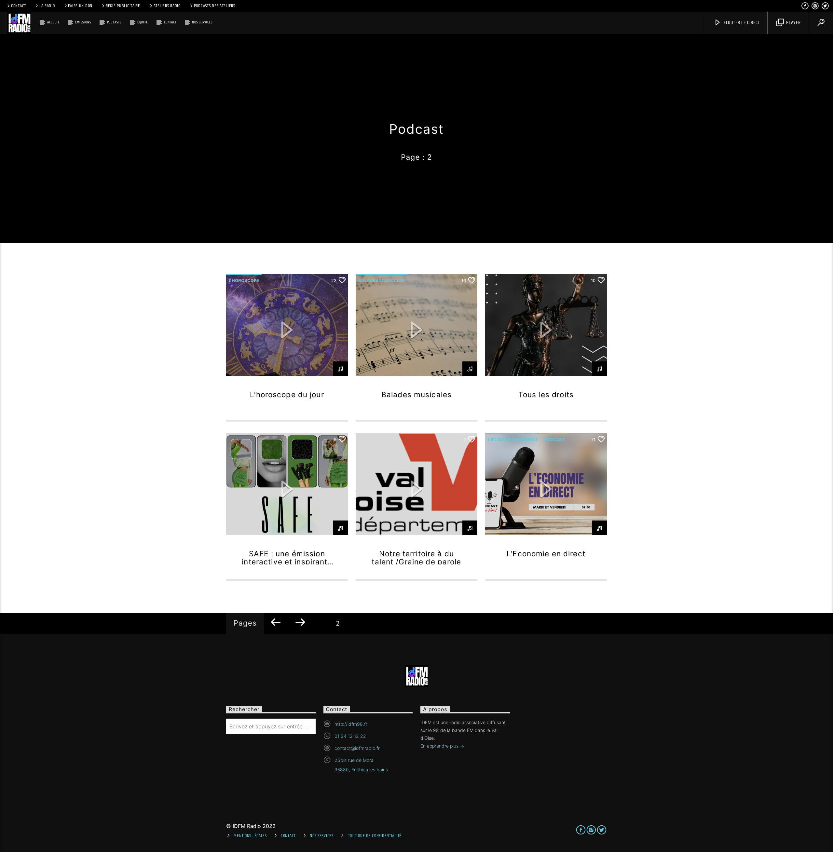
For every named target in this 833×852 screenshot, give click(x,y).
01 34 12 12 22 (350, 736)
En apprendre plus (440, 746)
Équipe (142, 22)
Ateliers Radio (167, 5)
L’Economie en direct (546, 553)
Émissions (83, 22)
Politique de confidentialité (375, 835)
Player (793, 23)
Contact (18, 5)
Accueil (53, 22)
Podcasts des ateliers (214, 5)
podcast (554, 439)
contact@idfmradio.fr (357, 748)
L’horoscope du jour (287, 394)
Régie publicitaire (123, 5)
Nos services (202, 22)
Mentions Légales (250, 835)
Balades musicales (381, 280)
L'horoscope (244, 280)
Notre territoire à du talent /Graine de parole (416, 557)
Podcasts (114, 22)
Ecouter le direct (741, 23)
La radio (47, 5)
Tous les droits (546, 394)
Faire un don (80, 5)
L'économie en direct (513, 439)
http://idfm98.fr (351, 724)
